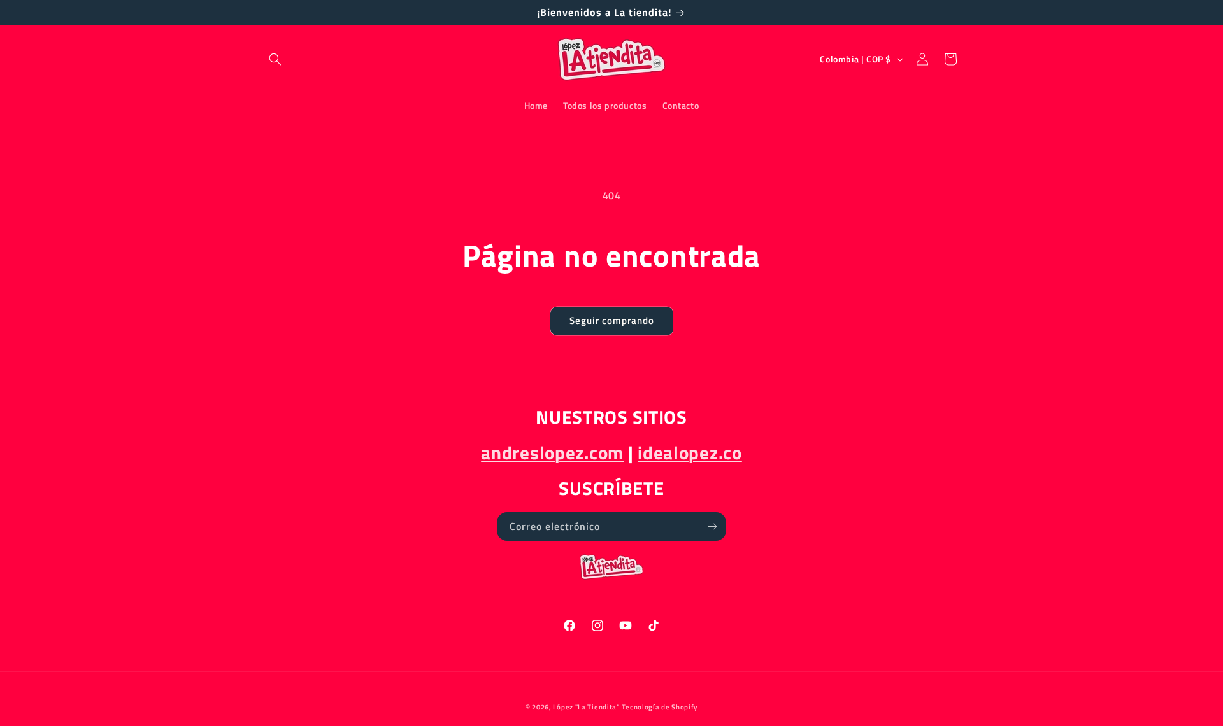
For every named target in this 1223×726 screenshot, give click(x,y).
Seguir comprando (611, 320)
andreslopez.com (552, 452)
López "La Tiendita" (586, 707)
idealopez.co (690, 452)
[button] (275, 59)
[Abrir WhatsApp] (1191, 693)
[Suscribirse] (712, 526)
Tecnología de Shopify (659, 707)
